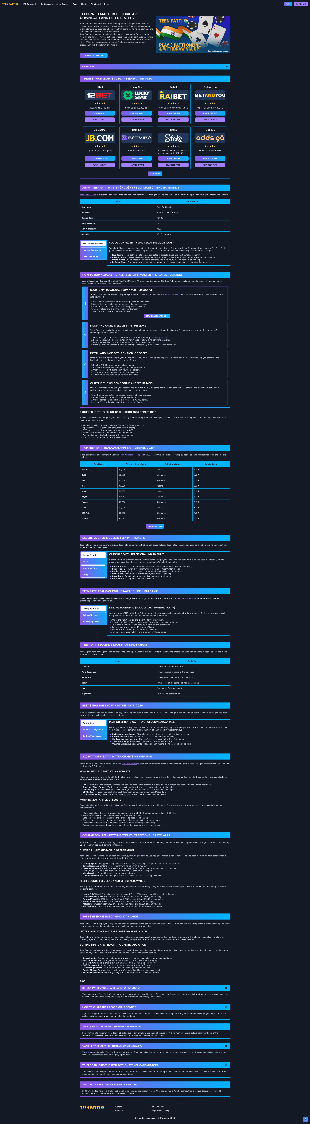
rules (88, 1052)
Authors (118, 1107)
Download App (100, 113)
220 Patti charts (129, 763)
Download (301, 4)
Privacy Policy (157, 1107)
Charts (84, 4)
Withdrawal (96, 4)
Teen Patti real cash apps (131, 455)
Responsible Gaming (160, 1110)
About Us (119, 1110)
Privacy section (160, 337)
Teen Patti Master (88, 194)
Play (288, 4)
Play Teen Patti (100, 120)
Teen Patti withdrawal (187, 598)
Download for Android (157, 316)
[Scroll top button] (305, 1119)
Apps (75, 4)
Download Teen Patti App (94, 55)
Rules (106, 4)
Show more (155, 174)
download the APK (169, 294)
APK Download (29, 4)
